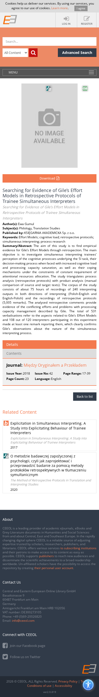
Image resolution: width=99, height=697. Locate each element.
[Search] (33, 52)
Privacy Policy (67, 681)
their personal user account (53, 568)
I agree (81, 8)
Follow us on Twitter (24, 657)
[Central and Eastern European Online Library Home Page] (10, 19)
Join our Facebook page (27, 645)
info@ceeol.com (23, 620)
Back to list (85, 396)
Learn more (59, 8)
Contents (14, 353)
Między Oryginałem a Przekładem (55, 365)
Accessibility (63, 686)
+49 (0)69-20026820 (27, 616)
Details (12, 344)
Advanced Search (77, 52)
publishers (46, 556)
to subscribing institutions (78, 548)
